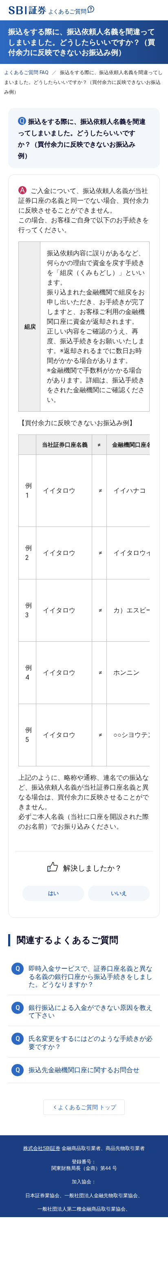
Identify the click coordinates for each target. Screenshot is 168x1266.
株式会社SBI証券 (41, 1148)
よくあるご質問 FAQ (26, 72)
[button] (84, 975)
